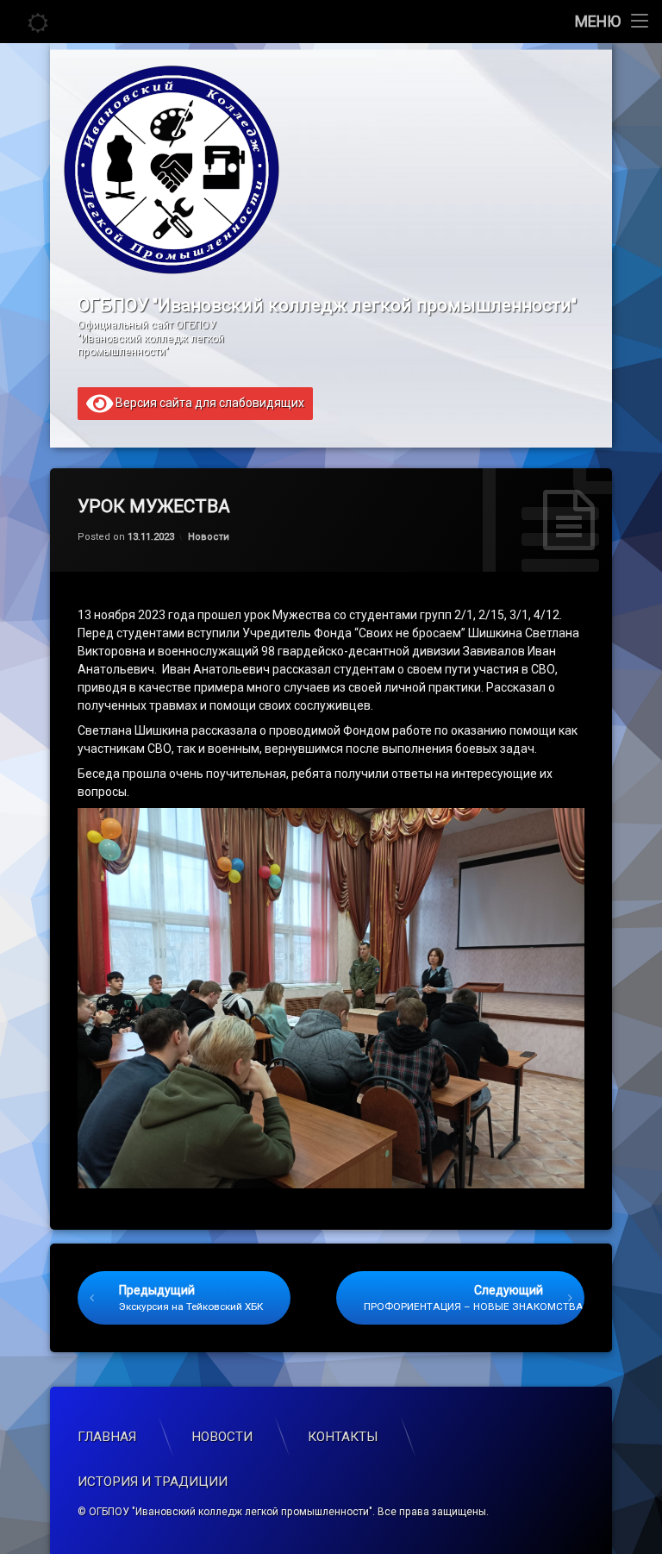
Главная (107, 1436)
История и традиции (153, 1481)
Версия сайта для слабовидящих (208, 402)
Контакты (343, 1436)
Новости (208, 536)
